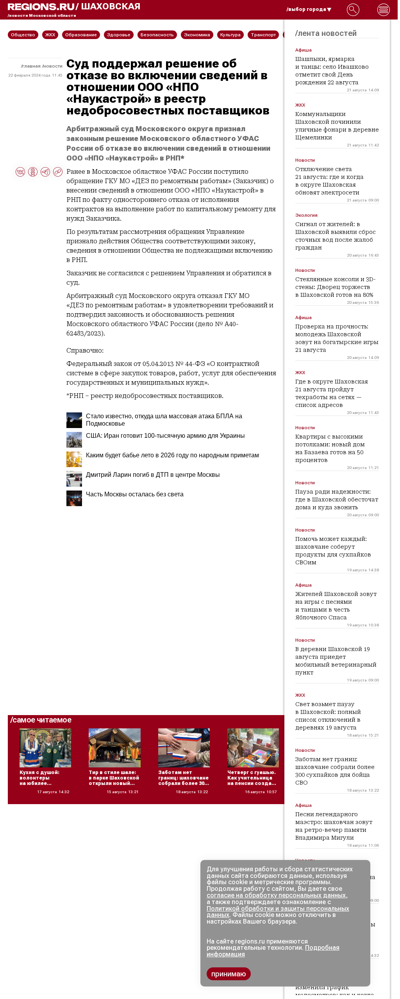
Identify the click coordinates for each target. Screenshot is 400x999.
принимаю (228, 974)
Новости (52, 66)
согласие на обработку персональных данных (276, 895)
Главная (31, 66)
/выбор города (306, 9)
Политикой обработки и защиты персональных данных (278, 912)
